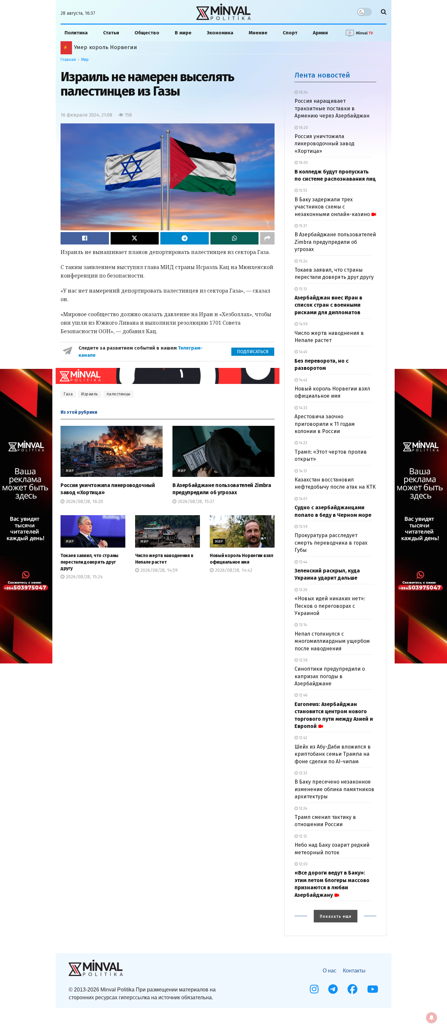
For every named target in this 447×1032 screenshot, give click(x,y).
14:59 (303, 324)
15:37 (302, 226)
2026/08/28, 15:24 (83, 577)
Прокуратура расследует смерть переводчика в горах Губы (331, 542)
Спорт (290, 33)
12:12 (302, 836)
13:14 (302, 625)
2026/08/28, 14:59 (158, 570)
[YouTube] (372, 989)
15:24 (302, 261)
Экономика (220, 33)
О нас (329, 970)
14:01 (302, 499)
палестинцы (119, 394)
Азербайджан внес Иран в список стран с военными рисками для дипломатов (328, 305)
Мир (85, 59)
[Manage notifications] (431, 1017)
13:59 (303, 526)
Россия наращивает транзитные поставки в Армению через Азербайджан (332, 108)
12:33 (302, 773)
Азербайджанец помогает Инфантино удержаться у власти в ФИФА (167, 47)
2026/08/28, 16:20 (83, 501)
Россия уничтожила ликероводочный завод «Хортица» (324, 143)
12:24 (302, 808)
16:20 (303, 127)
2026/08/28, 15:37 (195, 501)
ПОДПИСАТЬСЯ (253, 351)
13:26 (303, 590)
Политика (76, 33)
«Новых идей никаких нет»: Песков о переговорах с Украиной (330, 605)
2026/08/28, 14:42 (233, 570)
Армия (320, 33)
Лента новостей (322, 75)
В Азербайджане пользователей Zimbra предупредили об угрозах (335, 241)
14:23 (302, 443)
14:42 (302, 380)
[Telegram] (333, 989)
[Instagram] (314, 989)
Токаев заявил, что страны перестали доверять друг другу (89, 562)
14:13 (302, 471)
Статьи (111, 33)
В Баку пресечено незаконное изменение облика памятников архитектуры (334, 789)
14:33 (302, 408)
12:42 (302, 737)
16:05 (303, 162)
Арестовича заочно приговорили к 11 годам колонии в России (325, 423)
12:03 (303, 864)
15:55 (302, 190)
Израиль (89, 394)
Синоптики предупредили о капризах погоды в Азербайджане (330, 676)
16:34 (303, 92)
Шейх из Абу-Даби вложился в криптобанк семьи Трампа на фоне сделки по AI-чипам (333, 754)
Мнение (258, 33)
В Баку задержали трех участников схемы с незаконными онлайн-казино (332, 206)
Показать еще (335, 916)
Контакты (354, 970)
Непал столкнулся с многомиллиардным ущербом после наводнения (332, 641)
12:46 (303, 695)
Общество (146, 33)
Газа (68, 394)
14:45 (302, 352)
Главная (68, 59)
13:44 (302, 562)
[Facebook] (352, 989)
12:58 (303, 660)
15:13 (302, 289)
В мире (183, 33)
